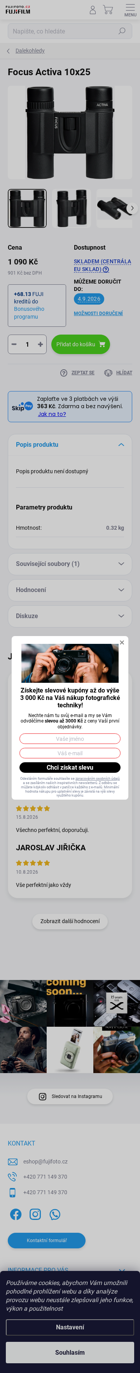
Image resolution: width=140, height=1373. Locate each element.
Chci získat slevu (70, 767)
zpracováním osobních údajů (97, 779)
